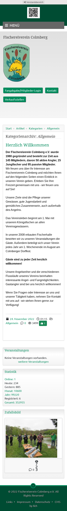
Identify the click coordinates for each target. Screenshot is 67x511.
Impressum (24, 501)
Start (9, 128)
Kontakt (52, 90)
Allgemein (53, 128)
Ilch (35, 505)
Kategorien (35, 128)
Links (9, 501)
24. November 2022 (22, 318)
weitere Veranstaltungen (33, 361)
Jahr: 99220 (12, 394)
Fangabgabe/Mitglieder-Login (23, 90)
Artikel (20, 128)
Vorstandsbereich (34, 2)
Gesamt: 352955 (15, 402)
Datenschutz (42, 501)
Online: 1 (10, 379)
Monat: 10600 (13, 390)
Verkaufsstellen (14, 99)
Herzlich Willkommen (27, 145)
